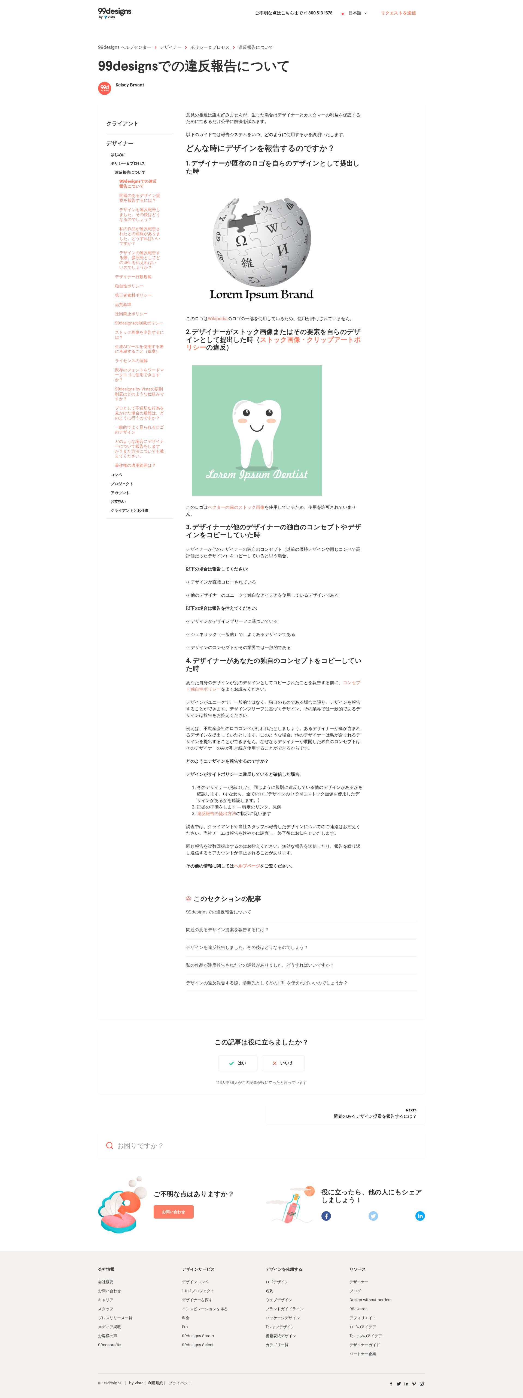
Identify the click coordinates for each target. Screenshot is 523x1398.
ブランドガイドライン (285, 1309)
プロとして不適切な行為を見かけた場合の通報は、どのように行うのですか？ (139, 413)
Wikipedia (218, 319)
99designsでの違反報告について (138, 183)
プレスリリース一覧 (115, 1318)
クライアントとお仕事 (130, 510)
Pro (185, 1327)
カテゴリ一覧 (277, 1345)
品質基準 (123, 305)
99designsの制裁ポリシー (139, 323)
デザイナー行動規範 (133, 277)
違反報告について (255, 47)
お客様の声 (107, 1336)
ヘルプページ (247, 866)
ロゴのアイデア (362, 1327)
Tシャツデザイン (280, 1327)
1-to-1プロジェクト (198, 1291)
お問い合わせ (173, 1212)
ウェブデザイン (279, 1300)
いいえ (286, 1063)
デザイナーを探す (197, 1300)
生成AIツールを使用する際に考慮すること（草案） (139, 349)
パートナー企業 (362, 1354)
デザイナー (171, 47)
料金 (186, 1318)
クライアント (122, 124)
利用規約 (155, 1383)
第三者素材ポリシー (133, 295)
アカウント (120, 493)
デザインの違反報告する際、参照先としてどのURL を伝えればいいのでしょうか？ (139, 260)
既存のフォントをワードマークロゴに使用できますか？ (139, 375)
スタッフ (105, 1309)
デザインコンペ (195, 1282)
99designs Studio (198, 1336)
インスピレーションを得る (205, 1309)
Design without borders (370, 1300)
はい (242, 1063)
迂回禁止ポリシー (131, 314)
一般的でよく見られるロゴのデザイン (139, 429)
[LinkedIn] (420, 1216)
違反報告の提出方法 (216, 813)
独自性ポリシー (129, 286)
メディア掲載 (109, 1327)
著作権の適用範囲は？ (135, 466)
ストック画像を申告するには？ (139, 334)
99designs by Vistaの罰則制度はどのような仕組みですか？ (139, 394)
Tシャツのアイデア (365, 1336)
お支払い (118, 501)
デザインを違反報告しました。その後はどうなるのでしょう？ (139, 215)
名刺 (269, 1291)
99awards (358, 1309)
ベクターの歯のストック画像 (236, 507)
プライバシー (180, 1383)
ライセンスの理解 (131, 361)
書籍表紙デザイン (281, 1336)
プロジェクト (122, 484)
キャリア (105, 1300)
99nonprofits (109, 1345)
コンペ (116, 475)
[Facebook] (326, 1216)
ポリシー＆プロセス (210, 47)
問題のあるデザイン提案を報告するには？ (139, 198)
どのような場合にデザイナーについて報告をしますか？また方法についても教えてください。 (139, 449)
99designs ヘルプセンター (124, 47)
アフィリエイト (362, 1318)
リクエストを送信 (398, 13)
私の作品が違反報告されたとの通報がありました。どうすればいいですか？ (139, 236)
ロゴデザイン (277, 1282)
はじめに (118, 155)
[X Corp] (373, 1216)
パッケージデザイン (283, 1318)
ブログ (355, 1291)
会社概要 (105, 1282)
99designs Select (198, 1345)
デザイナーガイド (364, 1345)
